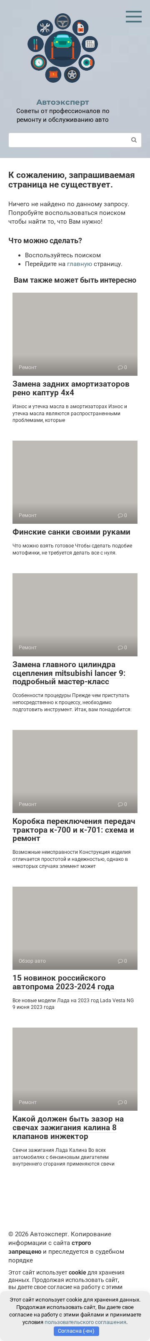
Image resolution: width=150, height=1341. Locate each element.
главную (79, 264)
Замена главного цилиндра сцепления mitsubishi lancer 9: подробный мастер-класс (68, 673)
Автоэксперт (62, 102)
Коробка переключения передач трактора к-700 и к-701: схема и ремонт (73, 829)
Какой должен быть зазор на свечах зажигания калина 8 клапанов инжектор (68, 1127)
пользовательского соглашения (85, 1322)
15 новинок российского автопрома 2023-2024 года (63, 982)
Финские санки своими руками (71, 532)
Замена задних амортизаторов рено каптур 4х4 (71, 388)
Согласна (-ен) (76, 1331)
